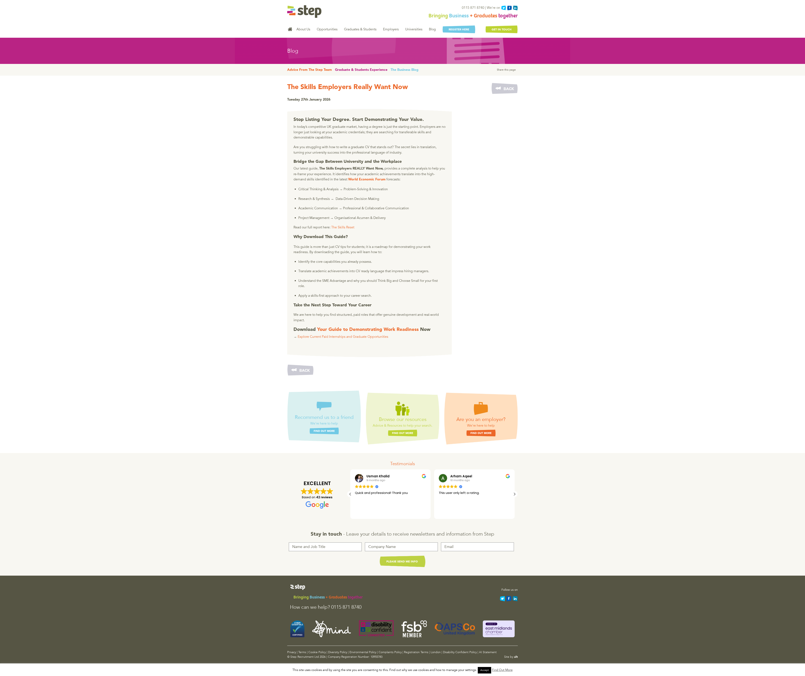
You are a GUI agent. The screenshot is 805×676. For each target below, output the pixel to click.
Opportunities (327, 29)
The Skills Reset (342, 227)
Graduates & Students (360, 29)
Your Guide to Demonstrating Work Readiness (368, 329)
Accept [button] (484, 670)
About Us (303, 29)
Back (509, 89)
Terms (302, 652)
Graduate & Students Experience (361, 70)
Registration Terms (416, 652)
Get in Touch (502, 29)
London (436, 652)
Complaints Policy (390, 652)
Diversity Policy (337, 652)
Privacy (291, 652)
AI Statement (488, 652)
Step (304, 11)
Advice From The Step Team (309, 70)
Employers (391, 29)
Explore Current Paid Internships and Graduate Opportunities (343, 337)
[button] (514, 494)
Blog (432, 29)
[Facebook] (509, 7)
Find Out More (324, 431)
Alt (516, 656)
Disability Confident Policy (460, 652)
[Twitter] (503, 7)
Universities (413, 29)
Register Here (459, 29)
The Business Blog (404, 70)
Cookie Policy (317, 652)
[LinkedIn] (515, 7)
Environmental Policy (362, 652)
